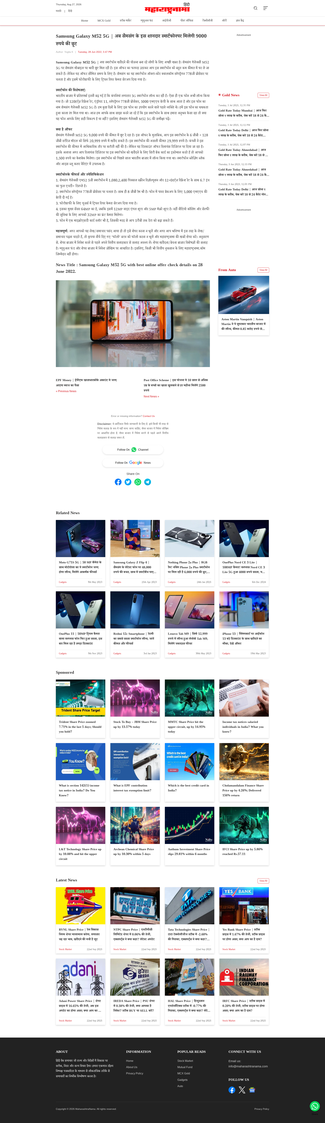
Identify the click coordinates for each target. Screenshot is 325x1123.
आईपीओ (166, 21)
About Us (131, 1067)
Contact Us (149, 416)
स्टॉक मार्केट (125, 21)
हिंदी (70, 11)
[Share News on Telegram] (147, 482)
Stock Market (185, 1060)
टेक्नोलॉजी (207, 21)
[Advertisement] (243, 60)
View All (263, 95)
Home (84, 21)
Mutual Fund (184, 1067)
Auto (180, 1086)
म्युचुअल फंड (147, 21)
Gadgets (182, 1079)
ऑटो (224, 21)
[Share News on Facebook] (118, 482)
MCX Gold (104, 21)
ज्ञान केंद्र (240, 21)
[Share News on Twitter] (128, 482)
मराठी (58, 11)
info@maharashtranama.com (248, 1066)
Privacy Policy (134, 1073)
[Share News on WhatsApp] (137, 482)
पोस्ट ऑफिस (186, 21)
